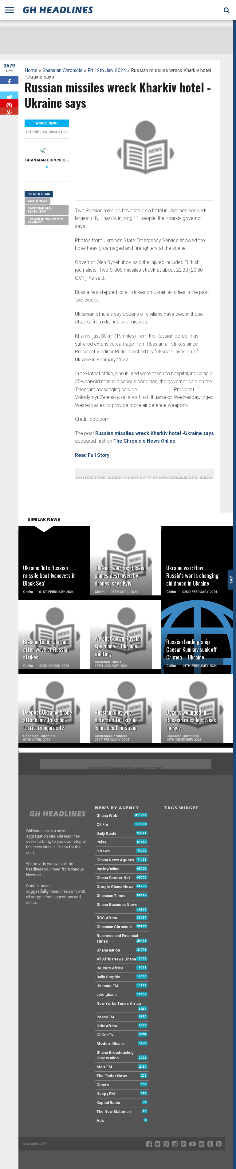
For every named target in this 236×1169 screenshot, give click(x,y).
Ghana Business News (116, 904)
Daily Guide (106, 833)
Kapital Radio (108, 1102)
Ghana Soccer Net (113, 877)
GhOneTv (104, 1035)
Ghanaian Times (110, 895)
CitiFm (102, 824)
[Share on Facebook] (9, 80)
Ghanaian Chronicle (62, 70)
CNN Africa (106, 1026)
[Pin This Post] (9, 103)
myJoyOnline (108, 869)
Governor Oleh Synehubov (40, 210)
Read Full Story (92, 455)
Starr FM (104, 1067)
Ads (100, 1120)
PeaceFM (105, 1017)
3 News (103, 851)
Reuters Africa (109, 968)
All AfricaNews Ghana (116, 959)
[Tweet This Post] (9, 95)
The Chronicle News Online (144, 441)
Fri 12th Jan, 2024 (107, 70)
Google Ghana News (114, 886)
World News (37, 201)
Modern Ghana (110, 1043)
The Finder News (111, 1076)
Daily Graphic (108, 977)
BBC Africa (106, 917)
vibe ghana (106, 994)
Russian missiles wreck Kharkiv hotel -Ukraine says (154, 433)
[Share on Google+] (9, 111)
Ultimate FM (107, 986)
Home (31, 70)
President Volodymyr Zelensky (45, 220)
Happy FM (105, 1093)
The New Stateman (113, 1111)
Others (102, 1084)
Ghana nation (108, 950)
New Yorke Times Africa (118, 1003)
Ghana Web (106, 815)
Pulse (101, 842)
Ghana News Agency (115, 860)
